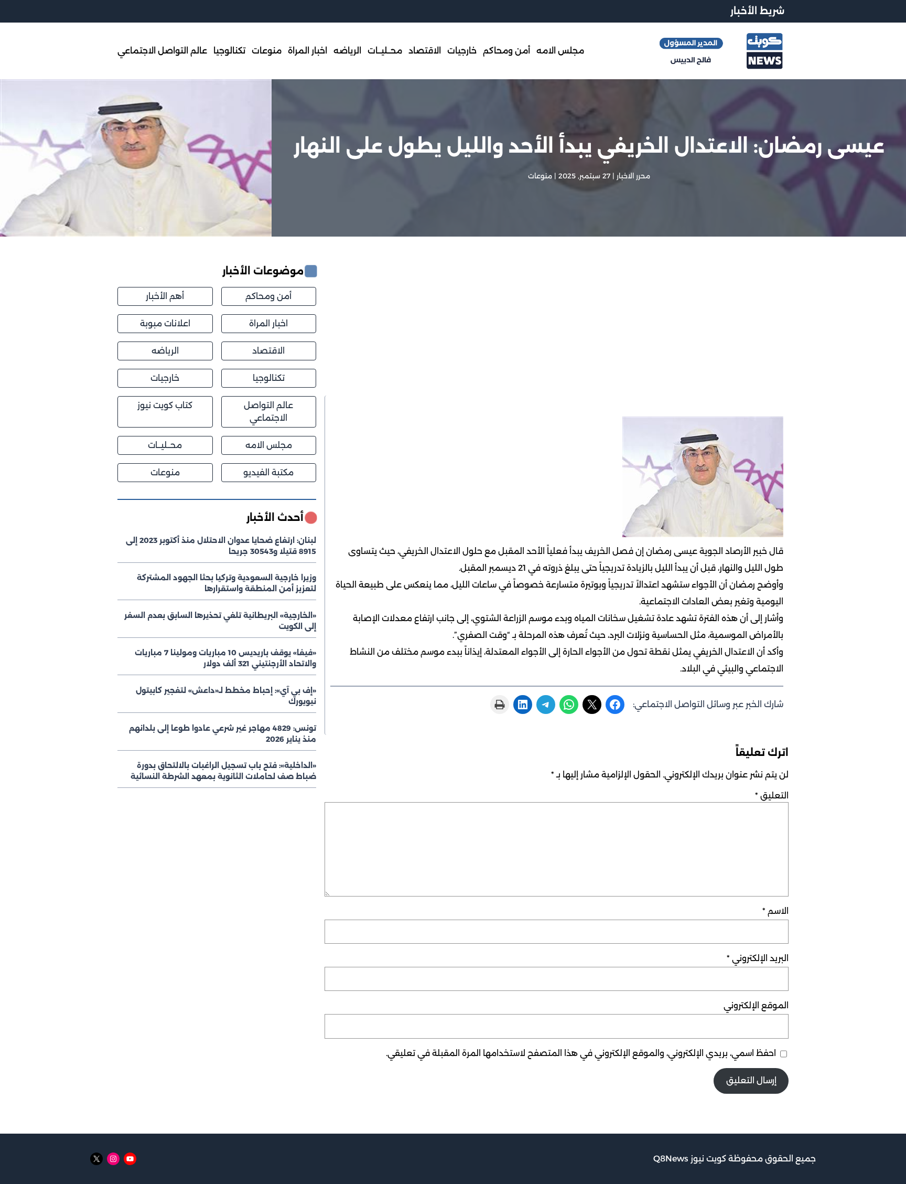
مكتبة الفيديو (268, 472)
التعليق (772, 796)
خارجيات (164, 378)
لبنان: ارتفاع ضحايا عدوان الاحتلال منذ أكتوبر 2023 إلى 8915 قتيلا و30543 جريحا (221, 545)
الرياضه (165, 351)
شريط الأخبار (757, 11)
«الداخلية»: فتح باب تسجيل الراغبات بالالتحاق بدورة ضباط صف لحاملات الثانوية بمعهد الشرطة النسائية (223, 771)
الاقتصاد (268, 351)
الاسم (775, 911)
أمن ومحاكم (268, 296)
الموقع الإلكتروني (756, 1005)
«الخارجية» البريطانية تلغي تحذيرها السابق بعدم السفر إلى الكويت (220, 621)
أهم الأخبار (165, 296)
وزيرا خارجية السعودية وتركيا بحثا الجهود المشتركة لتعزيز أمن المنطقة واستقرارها (226, 583)
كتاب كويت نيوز (164, 405)
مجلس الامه (268, 445)
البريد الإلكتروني (758, 958)
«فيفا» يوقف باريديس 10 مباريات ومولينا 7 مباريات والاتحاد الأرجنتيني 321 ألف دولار (225, 658)
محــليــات (165, 445)
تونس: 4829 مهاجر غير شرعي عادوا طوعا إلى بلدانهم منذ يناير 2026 (222, 733)
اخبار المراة (268, 323)
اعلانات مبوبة (165, 323)
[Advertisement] (557, 330)
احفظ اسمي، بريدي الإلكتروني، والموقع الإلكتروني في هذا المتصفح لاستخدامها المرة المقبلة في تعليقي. (581, 1053)
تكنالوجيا (269, 378)
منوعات (540, 176)
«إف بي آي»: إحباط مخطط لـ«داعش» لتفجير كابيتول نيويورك (226, 696)
